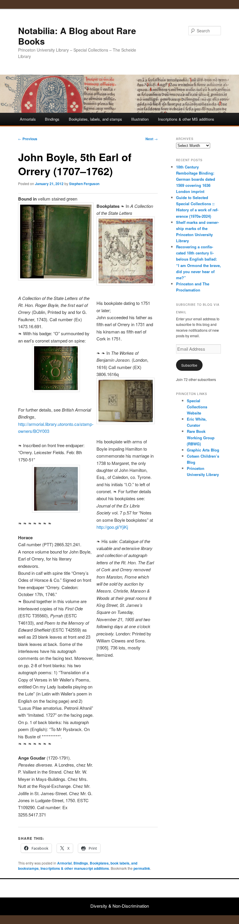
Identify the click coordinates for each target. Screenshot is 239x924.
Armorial (64, 863)
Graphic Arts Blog (203, 450)
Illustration (140, 119)
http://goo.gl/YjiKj (112, 527)
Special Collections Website (197, 407)
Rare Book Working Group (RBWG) (201, 437)
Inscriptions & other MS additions (186, 119)
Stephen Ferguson (84, 183)
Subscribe (189, 365)
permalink (141, 868)
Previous (27, 138)
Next (151, 138)
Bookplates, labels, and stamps (95, 119)
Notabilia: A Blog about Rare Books (77, 35)
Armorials (28, 119)
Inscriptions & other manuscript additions (75, 868)
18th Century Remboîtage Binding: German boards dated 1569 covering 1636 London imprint (195, 179)
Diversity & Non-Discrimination (119, 906)
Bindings (52, 119)
